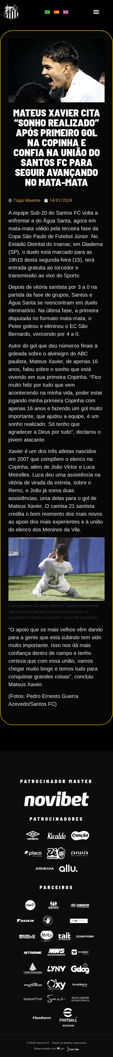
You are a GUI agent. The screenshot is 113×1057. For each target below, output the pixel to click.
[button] (96, 11)
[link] (19, 12)
